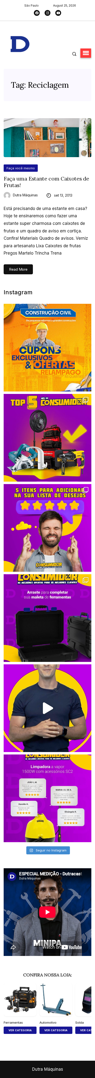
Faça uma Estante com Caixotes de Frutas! (46, 181)
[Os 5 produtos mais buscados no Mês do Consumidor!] (47, 438)
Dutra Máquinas (25, 195)
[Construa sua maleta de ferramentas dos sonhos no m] (47, 618)
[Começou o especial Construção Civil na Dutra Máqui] (47, 347)
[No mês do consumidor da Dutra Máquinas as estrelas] (47, 798)
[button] (85, 53)
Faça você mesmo (21, 168)
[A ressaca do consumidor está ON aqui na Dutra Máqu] (47, 708)
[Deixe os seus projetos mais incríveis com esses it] (47, 528)
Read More (18, 269)
